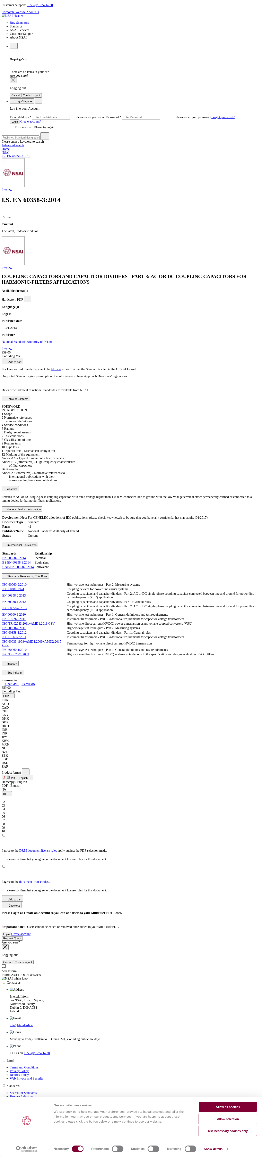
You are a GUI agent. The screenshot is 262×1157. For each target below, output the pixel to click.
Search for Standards (23, 1092)
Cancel (15, 95)
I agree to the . (26, 881)
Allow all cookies (228, 1107)
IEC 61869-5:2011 (14, 637)
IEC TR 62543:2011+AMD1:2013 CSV (28, 623)
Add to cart (14, 362)
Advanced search (13, 145)
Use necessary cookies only (228, 1131)
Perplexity (28, 684)
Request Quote (12, 938)
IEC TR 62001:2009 (15, 654)
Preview (7, 189)
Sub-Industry (15, 672)
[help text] (27, 299)
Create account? (30, 121)
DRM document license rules (38, 850)
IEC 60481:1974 (13, 589)
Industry (12, 663)
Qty (4, 789)
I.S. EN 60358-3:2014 (16, 156)
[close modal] (13, 80)
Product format (12, 772)
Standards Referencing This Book (27, 576)
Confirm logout (31, 95)
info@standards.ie (21, 1025)
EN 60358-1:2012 (14, 602)
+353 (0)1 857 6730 (40, 5)
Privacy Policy (19, 1071)
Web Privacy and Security (26, 1078)
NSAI (5, 152)
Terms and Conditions (24, 1067)
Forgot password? (223, 117)
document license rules (34, 881)
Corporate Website (14, 12)
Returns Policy (19, 1074)
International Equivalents (22, 545)
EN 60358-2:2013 (14, 595)
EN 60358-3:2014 (14, 558)
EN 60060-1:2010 (14, 614)
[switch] (117, 1149)
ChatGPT (12, 684)
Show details (213, 1149)
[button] (8, 695)
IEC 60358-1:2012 (14, 632)
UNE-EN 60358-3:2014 (18, 567)
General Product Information (24, 509)
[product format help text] (25, 771)
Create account (20, 934)
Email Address (58, 117)
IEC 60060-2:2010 (14, 584)
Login (14, 121)
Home (6, 149)
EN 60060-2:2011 (14, 628)
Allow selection (228, 1119)
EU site (56, 369)
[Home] (12, 15)
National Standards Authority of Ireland (27, 341)
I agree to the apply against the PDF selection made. (54, 850)
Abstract (12, 489)
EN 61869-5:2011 (14, 619)
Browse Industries (21, 1096)
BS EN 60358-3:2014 (16, 562)
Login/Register (24, 101)
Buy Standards (19, 22)
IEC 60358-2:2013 (14, 608)
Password (158, 117)
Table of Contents (17, 398)
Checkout (14, 905)
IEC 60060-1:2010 (14, 649)
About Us (32, 12)
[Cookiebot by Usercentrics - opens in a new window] (26, 1149)
